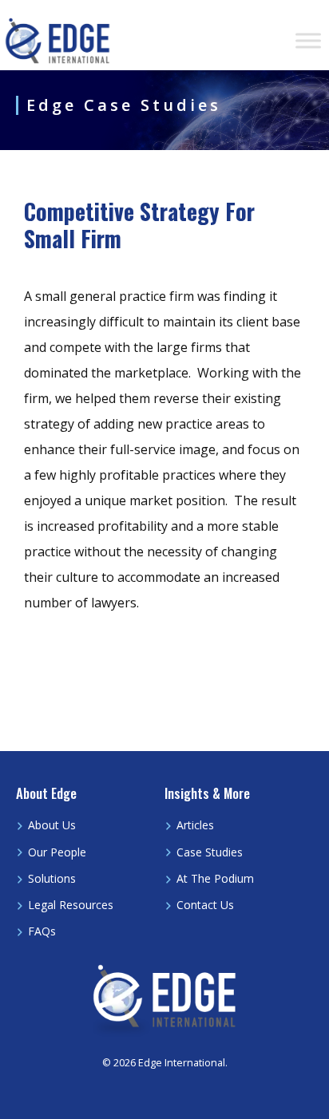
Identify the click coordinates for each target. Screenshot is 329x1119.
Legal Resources (70, 904)
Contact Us (205, 904)
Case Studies (209, 852)
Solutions (52, 878)
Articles (195, 824)
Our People (57, 852)
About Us (52, 824)
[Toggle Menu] (308, 40)
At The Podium (215, 878)
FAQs (42, 931)
